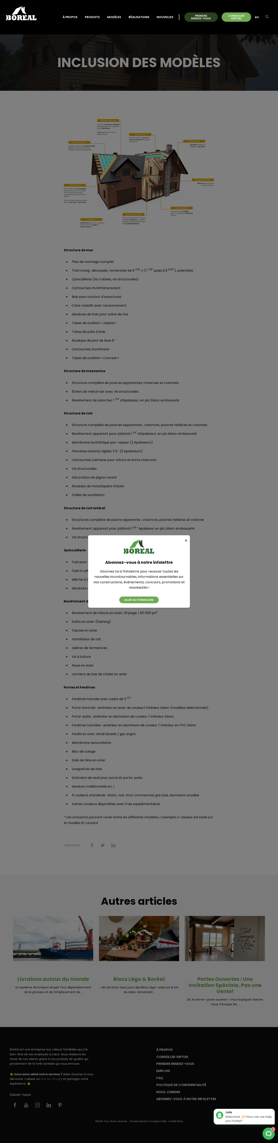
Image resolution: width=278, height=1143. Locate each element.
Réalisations (139, 17)
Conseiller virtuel (236, 17)
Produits (92, 17)
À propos (70, 17)
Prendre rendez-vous (201, 17)
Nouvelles (165, 17)
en (257, 17)
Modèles (114, 17)
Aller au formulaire (139, 600)
